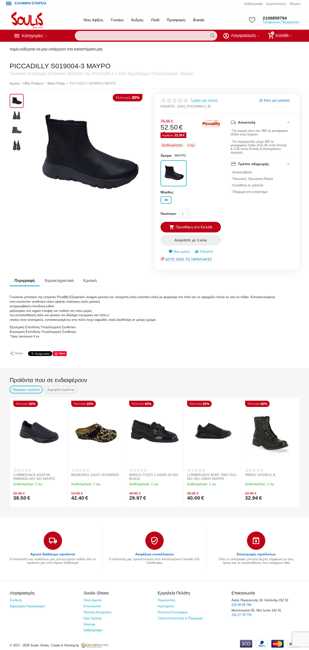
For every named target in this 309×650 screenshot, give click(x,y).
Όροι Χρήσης (93, 618)
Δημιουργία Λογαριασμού (27, 606)
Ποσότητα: (168, 214)
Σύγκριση (206, 251)
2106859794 (275, 18)
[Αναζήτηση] (212, 36)
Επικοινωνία (92, 606)
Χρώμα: (166, 155)
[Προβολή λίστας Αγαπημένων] (252, 23)
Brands (198, 20)
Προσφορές (176, 20)
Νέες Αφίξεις (93, 20)
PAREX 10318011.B (260, 475)
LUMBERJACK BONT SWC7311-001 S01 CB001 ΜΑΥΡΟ (212, 476)
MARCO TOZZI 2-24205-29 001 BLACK (153, 476)
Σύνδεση (16, 600)
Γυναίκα (117, 20)
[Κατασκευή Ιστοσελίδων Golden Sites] (94, 645)
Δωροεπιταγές (276, 4)
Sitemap (89, 624)
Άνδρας (137, 20)
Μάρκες (295, 4)
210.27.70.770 (241, 615)
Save (62, 353)
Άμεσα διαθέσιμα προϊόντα (52, 554)
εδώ (287, 563)
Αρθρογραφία (253, 4)
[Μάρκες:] (211, 123)
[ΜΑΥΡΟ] (174, 173)
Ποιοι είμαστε (93, 600)
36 (166, 200)
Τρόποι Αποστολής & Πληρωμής (180, 618)
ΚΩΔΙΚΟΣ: (168, 106)
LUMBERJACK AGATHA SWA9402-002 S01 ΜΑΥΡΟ (34, 476)
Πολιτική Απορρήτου (98, 612)
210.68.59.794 (241, 605)
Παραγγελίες (167, 600)
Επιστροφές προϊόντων (256, 554)
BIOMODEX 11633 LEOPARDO (95, 475)
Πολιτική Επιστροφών (173, 612)
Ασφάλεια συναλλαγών (154, 554)
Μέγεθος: (167, 192)
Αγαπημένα (166, 606)
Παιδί (155, 20)
